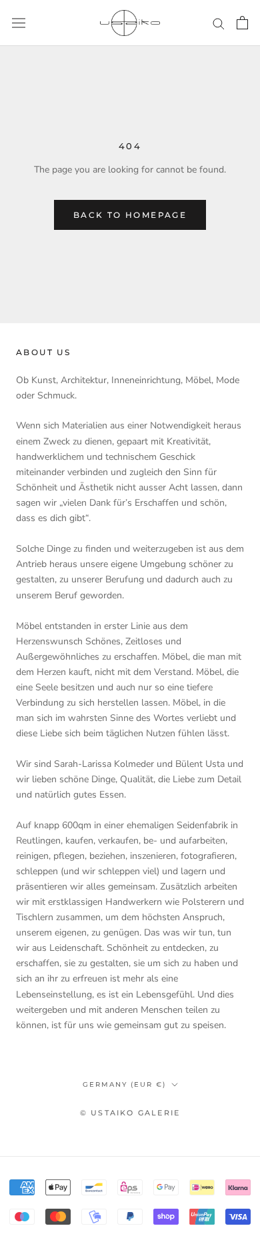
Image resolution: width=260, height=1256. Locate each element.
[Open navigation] (18, 23)
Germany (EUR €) (124, 1084)
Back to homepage (130, 215)
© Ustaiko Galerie (130, 1112)
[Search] (219, 23)
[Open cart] (242, 22)
